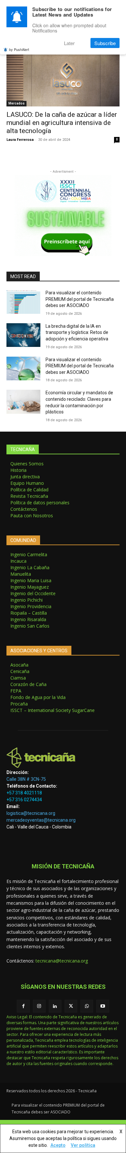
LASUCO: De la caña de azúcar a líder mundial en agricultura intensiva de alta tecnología (61, 123)
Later (69, 43)
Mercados (16, 103)
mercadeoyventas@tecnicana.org (41, 820)
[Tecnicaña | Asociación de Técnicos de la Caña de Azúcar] (63, 757)
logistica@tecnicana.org (30, 813)
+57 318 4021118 (24, 792)
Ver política (83, 1145)
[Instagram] (39, 1006)
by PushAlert (19, 49)
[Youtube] (102, 1006)
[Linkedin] (55, 1006)
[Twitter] (71, 1006)
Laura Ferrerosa (20, 140)
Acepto (58, 1145)
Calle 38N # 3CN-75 (26, 779)
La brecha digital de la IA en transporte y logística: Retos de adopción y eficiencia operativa (77, 332)
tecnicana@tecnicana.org (62, 961)
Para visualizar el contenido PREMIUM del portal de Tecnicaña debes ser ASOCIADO (80, 299)
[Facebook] (23, 1006)
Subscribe (105, 43)
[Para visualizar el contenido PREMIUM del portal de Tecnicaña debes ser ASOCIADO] (23, 302)
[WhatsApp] (86, 1006)
